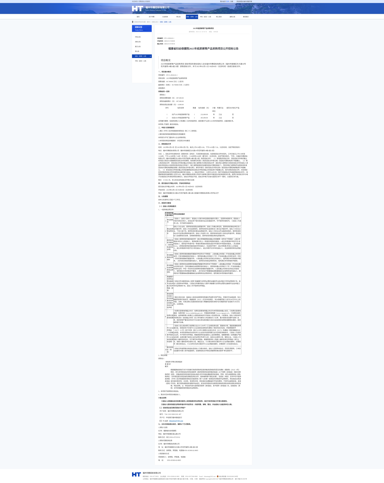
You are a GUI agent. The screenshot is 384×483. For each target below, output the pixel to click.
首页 (138, 17)
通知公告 (232, 17)
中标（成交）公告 (205, 17)
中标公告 (138, 37)
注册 (231, 1)
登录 (227, 1)
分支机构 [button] (165, 17)
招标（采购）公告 (192, 17)
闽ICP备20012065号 (241, 479)
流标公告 (138, 42)
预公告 (178, 17)
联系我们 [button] (246, 17)
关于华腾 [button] (151, 17)
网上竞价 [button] (219, 17)
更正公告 (138, 46)
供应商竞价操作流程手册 (244, 1)
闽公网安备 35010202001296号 (228, 476)
